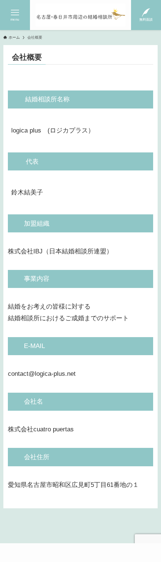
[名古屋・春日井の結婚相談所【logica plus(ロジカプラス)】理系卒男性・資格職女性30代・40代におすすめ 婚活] (80, 15)
